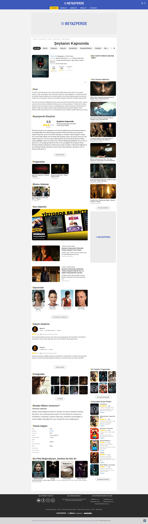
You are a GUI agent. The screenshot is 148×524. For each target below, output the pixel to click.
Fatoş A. (42, 347)
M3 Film (52, 431)
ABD (51, 429)
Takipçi (41, 330)
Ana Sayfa (35, 39)
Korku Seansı (67, 478)
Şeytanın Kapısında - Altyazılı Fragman (40, 175)
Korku (71, 56)
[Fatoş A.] (35, 348)
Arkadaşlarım (69, 66)
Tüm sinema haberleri (103, 207)
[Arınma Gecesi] (81, 469)
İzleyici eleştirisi (41, 324)
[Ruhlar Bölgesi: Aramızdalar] (94, 470)
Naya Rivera (75, 60)
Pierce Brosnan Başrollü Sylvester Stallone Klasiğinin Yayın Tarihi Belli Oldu (101, 118)
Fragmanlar (39, 161)
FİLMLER (54, 8)
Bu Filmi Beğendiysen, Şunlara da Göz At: (55, 458)
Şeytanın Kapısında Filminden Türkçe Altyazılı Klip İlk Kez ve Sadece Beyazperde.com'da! (73, 271)
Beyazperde (61, 66)
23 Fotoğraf (60, 398)
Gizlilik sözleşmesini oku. (105, 520)
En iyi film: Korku (73, 480)
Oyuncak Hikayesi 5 (105, 440)
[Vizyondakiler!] (60, 224)
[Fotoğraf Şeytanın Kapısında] (41, 385)
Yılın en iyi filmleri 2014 (62, 480)
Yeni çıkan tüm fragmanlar (103, 397)
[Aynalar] (52, 469)
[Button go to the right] (114, 48)
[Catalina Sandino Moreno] (38, 298)
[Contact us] (53, 500)
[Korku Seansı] (67, 469)
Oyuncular (38, 287)
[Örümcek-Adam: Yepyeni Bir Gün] (94, 421)
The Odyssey (103, 404)
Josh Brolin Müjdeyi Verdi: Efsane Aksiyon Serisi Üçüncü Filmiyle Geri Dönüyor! (101, 139)
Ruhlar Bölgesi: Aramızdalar (107, 465)
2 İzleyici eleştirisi (60, 367)
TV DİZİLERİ (93, 8)
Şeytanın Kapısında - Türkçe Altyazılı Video (59, 175)
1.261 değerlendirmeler (50, 330)
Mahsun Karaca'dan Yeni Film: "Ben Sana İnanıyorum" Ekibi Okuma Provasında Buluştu (102, 159)
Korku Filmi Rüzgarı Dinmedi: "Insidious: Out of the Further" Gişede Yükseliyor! (103, 180)
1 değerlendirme (44, 349)
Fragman (102, 412)
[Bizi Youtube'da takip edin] (39, 500)
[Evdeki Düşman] (38, 469)
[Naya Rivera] (52, 298)
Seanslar (63, 8)
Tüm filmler (49, 39)
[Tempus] (94, 457)
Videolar (83, 8)
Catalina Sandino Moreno (63, 60)
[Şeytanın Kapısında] (40, 66)
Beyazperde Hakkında (51, 509)
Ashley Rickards (67, 308)
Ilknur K (42, 328)
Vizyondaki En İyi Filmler (103, 479)
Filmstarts (106, 499)
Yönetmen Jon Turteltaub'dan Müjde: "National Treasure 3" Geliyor (102, 201)
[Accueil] (74, 3)
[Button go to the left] (111, 48)
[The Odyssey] (94, 409)
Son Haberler (40, 206)
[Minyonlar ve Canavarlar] (94, 433)
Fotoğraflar (39, 374)
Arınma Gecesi (81, 478)
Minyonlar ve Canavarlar (106, 428)
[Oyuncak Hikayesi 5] (94, 445)
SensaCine (93, 501)
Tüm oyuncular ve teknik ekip (60, 317)
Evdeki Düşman (38, 478)
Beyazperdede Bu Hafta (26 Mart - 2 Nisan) (40, 198)
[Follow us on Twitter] (48, 500)
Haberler (73, 8)
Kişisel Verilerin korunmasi (83, 509)
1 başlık (52, 437)
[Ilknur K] (35, 329)
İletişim (59, 509)
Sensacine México (100, 503)
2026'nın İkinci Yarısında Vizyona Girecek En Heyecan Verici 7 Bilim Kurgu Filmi (102, 98)
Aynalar (52, 478)
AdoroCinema (107, 501)
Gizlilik (92, 509)
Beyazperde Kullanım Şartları (69, 509)
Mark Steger (81, 308)
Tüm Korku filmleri (56, 39)
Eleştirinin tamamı (60, 154)
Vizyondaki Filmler (42, 39)
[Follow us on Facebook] (43, 500)
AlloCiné (93, 499)
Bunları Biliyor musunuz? (46, 405)
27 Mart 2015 (54, 56)
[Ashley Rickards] (67, 298)
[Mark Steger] (81, 298)
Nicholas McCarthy (61, 58)
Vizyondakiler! (39, 236)
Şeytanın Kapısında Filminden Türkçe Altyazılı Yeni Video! (73, 249)
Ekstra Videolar (41, 184)
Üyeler (53, 66)
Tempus (102, 452)
